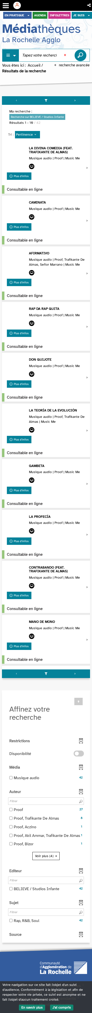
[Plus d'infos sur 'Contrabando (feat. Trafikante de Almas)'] (16, 575)
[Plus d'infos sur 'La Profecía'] (16, 524)
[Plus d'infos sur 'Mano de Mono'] (16, 630)
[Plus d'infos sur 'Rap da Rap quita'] (16, 317)
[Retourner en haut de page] (78, 701)
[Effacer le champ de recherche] (65, 55)
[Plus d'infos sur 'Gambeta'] (16, 474)
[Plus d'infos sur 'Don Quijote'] (16, 367)
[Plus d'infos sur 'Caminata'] (16, 210)
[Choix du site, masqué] (28, 15)
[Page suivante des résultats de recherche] (75, 100)
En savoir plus (32, 1007)
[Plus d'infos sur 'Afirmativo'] (16, 261)
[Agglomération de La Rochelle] (63, 967)
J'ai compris (62, 1007)
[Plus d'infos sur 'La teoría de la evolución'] (16, 418)
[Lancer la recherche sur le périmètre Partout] (80, 55)
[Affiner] (46, 100)
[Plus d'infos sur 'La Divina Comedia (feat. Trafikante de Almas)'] (16, 156)
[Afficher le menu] (5, 6)
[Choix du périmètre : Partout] (10, 55)
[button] (89, 5)
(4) (44, 856)
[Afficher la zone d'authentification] (19, 5)
